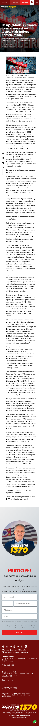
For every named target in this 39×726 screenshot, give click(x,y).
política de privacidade (19, 624)
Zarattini (15, 2)
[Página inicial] (8, 7)
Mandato (25, 2)
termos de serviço (15, 628)
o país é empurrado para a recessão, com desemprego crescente (20, 201)
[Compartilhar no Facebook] (3, 149)
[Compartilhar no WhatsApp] (3, 167)
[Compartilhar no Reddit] (3, 153)
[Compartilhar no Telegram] (3, 162)
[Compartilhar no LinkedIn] (3, 158)
